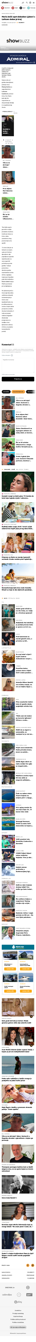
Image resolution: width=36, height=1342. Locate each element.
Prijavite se (18, 379)
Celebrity (30, 1272)
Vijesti (16, 7)
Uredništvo (18, 1310)
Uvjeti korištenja (18, 1316)
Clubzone (30, 1278)
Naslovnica (6, 1272)
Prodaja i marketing (18, 1313)
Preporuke (30, 1275)
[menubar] (30, 2)
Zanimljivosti (7, 1275)
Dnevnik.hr (7, 7)
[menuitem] (30, 2)
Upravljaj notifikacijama (19, 1327)
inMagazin (5, 1278)
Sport (24, 7)
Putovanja (32, 7)
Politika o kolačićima (18, 1322)
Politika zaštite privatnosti (18, 1319)
